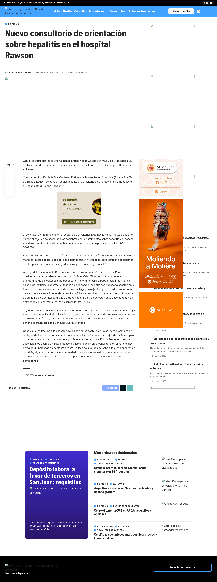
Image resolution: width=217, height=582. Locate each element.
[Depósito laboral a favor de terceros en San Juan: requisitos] (57, 503)
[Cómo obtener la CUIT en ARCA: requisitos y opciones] (176, 510)
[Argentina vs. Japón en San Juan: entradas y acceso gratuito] (176, 488)
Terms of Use (62, 2)
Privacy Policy (43, 2)
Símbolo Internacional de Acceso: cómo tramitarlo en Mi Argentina (120, 469)
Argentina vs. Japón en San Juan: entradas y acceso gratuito (123, 490)
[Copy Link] (18, 65)
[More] (23, 65)
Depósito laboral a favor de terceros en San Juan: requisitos (55, 475)
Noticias (13, 24)
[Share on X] (13, 65)
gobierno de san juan (44, 375)
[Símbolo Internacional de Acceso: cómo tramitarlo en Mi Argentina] (176, 466)
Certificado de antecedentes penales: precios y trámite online (125, 536)
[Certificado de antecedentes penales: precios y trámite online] (176, 532)
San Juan (53, 459)
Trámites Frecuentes (45, 463)
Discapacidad (105, 460)
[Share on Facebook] (7, 65)
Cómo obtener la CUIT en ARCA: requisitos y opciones (122, 512)
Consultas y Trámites (20, 72)
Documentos (105, 526)
